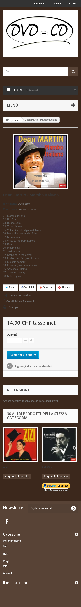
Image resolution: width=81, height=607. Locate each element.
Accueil (7, 573)
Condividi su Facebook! (20, 301)
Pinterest (66, 287)
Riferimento (10, 203)
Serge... (47, 466)
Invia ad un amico (20, 295)
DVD (5, 554)
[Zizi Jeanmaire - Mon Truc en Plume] (20, 444)
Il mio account (15, 582)
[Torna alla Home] (7, 119)
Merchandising (12, 540)
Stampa (13, 307)
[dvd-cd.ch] (40, 33)
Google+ (47, 287)
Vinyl (6, 561)
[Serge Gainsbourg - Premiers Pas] (59, 444)
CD (4, 545)
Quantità (12, 334)
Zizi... (6, 466)
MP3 (5, 566)
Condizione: (10, 209)
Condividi (28, 287)
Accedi (72, 3)
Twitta (11, 287)
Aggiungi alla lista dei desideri (33, 366)
